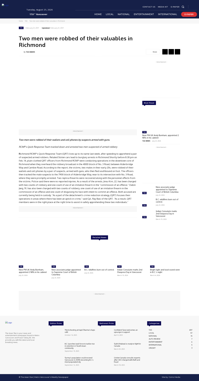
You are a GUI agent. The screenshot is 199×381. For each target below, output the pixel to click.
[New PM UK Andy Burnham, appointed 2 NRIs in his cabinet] (161, 119)
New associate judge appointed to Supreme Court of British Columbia (167, 189)
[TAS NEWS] (21, 52)
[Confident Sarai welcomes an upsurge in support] (105, 334)
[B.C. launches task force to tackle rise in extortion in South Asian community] (56, 348)
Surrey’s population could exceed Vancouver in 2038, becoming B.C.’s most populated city (79, 360)
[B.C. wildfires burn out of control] (148, 202)
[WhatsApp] (177, 51)
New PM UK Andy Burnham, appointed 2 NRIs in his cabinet (160, 136)
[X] (196, 7)
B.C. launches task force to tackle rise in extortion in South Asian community (80, 346)
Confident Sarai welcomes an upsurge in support (126, 331)
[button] (183, 7)
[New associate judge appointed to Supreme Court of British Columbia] (148, 190)
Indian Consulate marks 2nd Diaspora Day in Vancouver (166, 213)
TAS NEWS (30, 52)
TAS (26, 21)
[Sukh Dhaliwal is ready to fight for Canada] (105, 348)
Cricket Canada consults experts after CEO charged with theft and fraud (127, 360)
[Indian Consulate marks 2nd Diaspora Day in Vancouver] (148, 214)
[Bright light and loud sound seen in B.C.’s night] (165, 253)
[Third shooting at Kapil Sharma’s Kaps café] (56, 334)
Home (21, 21)
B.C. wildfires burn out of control (167, 200)
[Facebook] (192, 7)
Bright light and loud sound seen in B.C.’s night (165, 270)
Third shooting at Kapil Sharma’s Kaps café (80, 331)
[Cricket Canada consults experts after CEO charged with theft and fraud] (105, 362)
